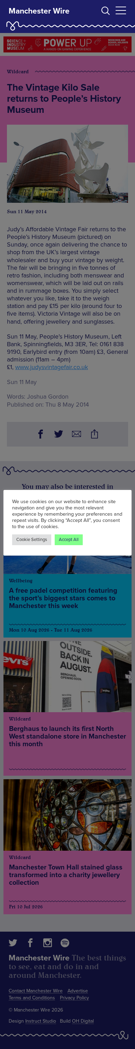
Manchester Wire (39, 11)
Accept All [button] (69, 539)
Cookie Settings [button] (31, 539)
